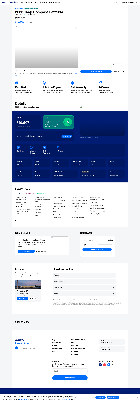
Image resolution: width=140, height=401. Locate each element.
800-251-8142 (106, 350)
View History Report (90, 175)
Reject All (100, 397)
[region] (70, 397)
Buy (22, 2)
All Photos (118, 65)
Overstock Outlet (78, 340)
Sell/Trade (28, 2)
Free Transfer (22, 298)
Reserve (116, 71)
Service (51, 2)
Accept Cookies (113, 397)
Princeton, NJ (37, 136)
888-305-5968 (128, 2)
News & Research (78, 349)
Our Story (75, 346)
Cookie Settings (66, 399)
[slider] (85, 245)
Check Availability (96, 71)
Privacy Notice (23, 399)
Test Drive (67, 136)
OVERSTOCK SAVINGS (31, 8)
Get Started (70, 378)
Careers (74, 352)
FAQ (72, 343)
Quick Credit (26, 251)
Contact (74, 355)
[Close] (137, 397)
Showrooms (43, 2)
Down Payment (87, 240)
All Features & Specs (23, 221)
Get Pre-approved (41, 251)
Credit (36, 2)
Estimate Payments (24, 126)
